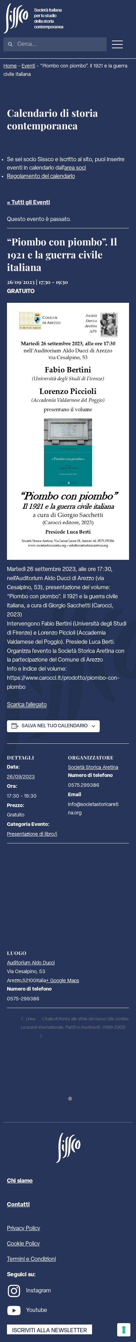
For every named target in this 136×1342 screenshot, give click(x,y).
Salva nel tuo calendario (55, 726)
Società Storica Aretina (93, 767)
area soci (75, 168)
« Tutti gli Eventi (28, 203)
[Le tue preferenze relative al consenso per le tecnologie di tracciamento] (123, 1329)
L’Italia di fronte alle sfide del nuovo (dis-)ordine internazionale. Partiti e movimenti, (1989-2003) (83, 1023)
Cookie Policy (23, 1244)
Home (10, 66)
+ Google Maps (62, 981)
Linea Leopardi (29, 1023)
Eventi (28, 66)
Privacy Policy (23, 1229)
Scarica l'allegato (27, 705)
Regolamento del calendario (41, 176)
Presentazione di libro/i (32, 834)
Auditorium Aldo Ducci (31, 963)
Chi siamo (20, 1181)
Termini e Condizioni (31, 1259)
